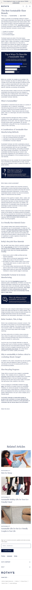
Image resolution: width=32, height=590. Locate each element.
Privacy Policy (24, 581)
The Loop (4, 16)
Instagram (9, 556)
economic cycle (5, 376)
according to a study (23, 25)
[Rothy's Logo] (5, 6)
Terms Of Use (5, 583)
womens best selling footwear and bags (17, 229)
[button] (23, 6)
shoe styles (28, 268)
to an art (21, 281)
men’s (23, 268)
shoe (6, 247)
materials (10, 247)
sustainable (9, 215)
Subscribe (7, 550)
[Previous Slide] (2, 2)
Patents (17, 581)
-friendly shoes (23, 49)
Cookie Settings (13, 583)
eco (19, 49)
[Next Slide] (30, 2)
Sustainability (13, 16)
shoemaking (16, 281)
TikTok (15, 556)
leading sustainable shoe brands (9, 349)
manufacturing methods (18, 215)
